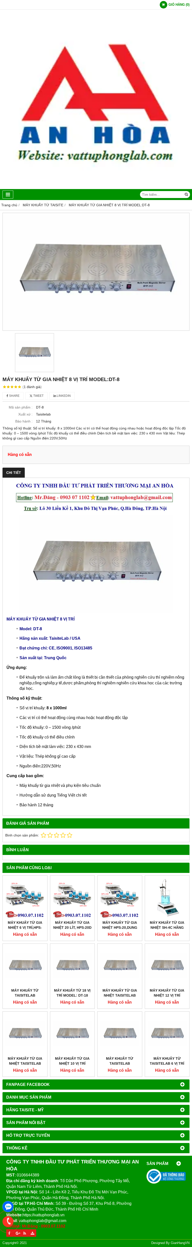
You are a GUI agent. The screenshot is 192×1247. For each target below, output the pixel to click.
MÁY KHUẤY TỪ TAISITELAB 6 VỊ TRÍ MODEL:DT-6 (167, 1063)
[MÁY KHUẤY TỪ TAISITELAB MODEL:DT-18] (25, 966)
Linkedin (63, 396)
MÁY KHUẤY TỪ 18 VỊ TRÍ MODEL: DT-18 (72, 992)
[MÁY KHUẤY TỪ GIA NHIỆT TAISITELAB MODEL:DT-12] (120, 966)
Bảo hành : (23, 421)
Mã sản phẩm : (20, 407)
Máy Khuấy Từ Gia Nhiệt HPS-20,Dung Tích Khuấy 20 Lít (119, 928)
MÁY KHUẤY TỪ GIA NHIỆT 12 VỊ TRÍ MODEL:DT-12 (167, 995)
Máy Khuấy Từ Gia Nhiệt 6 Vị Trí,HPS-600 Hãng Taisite (25, 928)
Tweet (38, 396)
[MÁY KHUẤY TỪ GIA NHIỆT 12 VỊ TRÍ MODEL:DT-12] (167, 966)
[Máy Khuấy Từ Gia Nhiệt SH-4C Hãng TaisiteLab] (167, 898)
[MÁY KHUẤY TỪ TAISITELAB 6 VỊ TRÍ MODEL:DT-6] (167, 1033)
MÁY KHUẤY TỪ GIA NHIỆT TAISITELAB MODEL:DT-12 (119, 995)
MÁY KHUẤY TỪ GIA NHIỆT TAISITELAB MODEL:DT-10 (25, 1063)
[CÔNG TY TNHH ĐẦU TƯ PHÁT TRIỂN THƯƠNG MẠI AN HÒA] (96, 188)
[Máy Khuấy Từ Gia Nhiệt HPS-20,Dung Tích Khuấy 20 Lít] (120, 898)
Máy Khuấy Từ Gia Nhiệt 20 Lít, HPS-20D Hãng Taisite (72, 928)
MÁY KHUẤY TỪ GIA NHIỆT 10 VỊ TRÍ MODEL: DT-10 (72, 1063)
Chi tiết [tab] (13, 473)
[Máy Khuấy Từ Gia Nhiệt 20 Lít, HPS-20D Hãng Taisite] (72, 898)
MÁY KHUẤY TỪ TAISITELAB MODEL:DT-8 (119, 1063)
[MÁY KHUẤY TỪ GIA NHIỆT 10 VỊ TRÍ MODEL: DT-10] (72, 1033)
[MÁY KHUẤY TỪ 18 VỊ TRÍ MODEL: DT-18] (72, 966)
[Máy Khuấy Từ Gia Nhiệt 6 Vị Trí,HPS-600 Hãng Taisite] (25, 898)
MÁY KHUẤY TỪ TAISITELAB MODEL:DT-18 (24, 995)
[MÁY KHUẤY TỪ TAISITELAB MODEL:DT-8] (120, 1033)
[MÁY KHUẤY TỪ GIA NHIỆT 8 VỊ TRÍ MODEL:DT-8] (96, 272)
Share (14, 396)
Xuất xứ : (25, 414)
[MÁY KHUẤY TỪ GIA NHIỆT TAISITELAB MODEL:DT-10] (25, 1033)
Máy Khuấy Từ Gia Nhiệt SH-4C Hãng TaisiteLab (167, 928)
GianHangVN (180, 1243)
